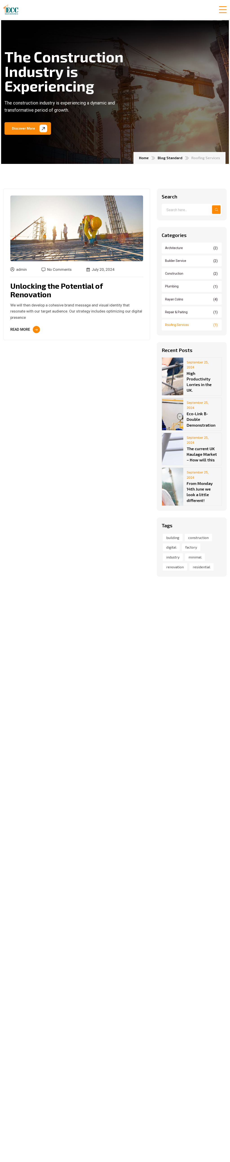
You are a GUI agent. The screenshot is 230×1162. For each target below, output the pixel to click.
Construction (192, 273)
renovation (175, 567)
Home (144, 158)
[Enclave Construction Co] (10, 9)
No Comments (59, 269)
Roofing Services (192, 325)
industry (172, 557)
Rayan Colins (192, 299)
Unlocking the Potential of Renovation (56, 290)
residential (201, 567)
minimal (194, 557)
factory (191, 547)
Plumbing (192, 286)
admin (21, 269)
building (172, 537)
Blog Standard (170, 158)
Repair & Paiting (192, 312)
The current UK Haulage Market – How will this (202, 454)
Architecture (192, 248)
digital (171, 547)
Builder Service (192, 261)
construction (198, 537)
